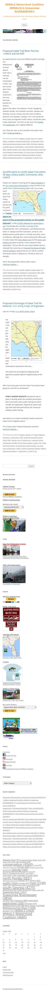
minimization (19, 147)
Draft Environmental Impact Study (14, 144)
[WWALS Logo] (11, 733)
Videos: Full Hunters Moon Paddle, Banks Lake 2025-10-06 (22, 847)
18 (10, 945)
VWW (33, 900)
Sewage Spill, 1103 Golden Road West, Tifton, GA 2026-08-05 (23, 839)
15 (34, 942)
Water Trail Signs (9, 606)
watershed (17, 155)
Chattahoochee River (23, 141)
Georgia (40, 144)
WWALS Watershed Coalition (12, 158)
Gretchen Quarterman (12, 872)
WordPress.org (8, 975)
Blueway (25, 862)
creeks (37, 865)
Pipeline (22, 139)
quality (15, 150)
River (33, 139)
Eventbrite (6, 752)
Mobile (40, 122)
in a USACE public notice (25, 311)
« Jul (4, 953)
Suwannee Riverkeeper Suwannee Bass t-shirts (12, 683)
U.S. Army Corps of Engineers (33, 152)
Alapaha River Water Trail (33, 860)
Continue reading (14, 133)
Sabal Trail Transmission (30, 150)
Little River (9, 875)
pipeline (9, 150)
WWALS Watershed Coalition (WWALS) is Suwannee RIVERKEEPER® (24, 8)
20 (22, 945)
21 (28, 945)
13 (22, 942)
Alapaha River (12, 860)
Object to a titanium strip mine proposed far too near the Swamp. (16, 557)
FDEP (6, 867)
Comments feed (8, 972)
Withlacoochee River (28, 155)
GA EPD (7, 870)
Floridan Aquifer (36, 868)
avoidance (11, 141)
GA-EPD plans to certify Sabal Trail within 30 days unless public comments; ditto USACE (24, 174)
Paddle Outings (9, 486)
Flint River (34, 144)
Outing (23, 880)
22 (34, 945)
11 (10, 942)
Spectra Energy (18, 152)
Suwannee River (14, 892)
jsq (41, 158)
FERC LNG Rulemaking (11, 565)
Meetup (13, 762)
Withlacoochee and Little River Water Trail (24, 905)
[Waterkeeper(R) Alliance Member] (8, 738)
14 (28, 942)
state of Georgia (37, 183)
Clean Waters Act (24, 240)
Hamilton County (28, 871)
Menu (24, 25)
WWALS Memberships (11, 500)
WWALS (38, 155)
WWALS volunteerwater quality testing (11, 517)
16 (41, 942)
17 (3, 945)
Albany (5, 141)
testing (8, 900)
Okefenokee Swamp (10, 881)
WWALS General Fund (11, 596)
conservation (35, 141)
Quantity (23, 883)
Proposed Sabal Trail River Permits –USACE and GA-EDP (21, 52)
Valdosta (21, 900)
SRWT (28, 890)
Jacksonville (10, 125)
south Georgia (7, 152)
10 (3, 942)
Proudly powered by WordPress (13, 989)
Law (29, 873)
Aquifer (21, 270)
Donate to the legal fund (12, 658)
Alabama (11, 273)
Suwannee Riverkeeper (20, 896)
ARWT (15, 862)
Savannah (42, 150)
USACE (5, 155)
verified (10, 155)
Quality (28, 139)
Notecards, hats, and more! (13, 700)
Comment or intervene (11, 584)
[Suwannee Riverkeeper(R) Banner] (28, 733)
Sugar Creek (38, 890)
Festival (13, 867)
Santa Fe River (32, 885)
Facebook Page (10, 756)
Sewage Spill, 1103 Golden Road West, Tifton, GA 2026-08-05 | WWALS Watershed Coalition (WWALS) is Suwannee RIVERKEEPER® (23, 811)
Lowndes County (8, 147)
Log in (5, 967)
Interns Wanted (9, 479)
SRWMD (21, 890)
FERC (28, 144)
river (19, 150)
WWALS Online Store (11, 689)
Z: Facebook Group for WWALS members (19, 769)
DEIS (41, 141)
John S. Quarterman (24, 440)
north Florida (28, 147)
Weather (31, 903)
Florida (23, 867)
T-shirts (6, 662)
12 (16, 942)
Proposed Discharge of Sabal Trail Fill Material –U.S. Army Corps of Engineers (23, 305)
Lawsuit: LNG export (11, 634)
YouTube (8, 765)
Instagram (9, 759)
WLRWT (9, 911)
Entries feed (7, 970)
